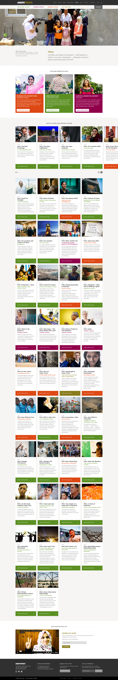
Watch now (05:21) (44, 568)
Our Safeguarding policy (43, 666)
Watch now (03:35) (22, 347)
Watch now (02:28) (67, 568)
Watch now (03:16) (89, 166)
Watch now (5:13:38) (89, 260)
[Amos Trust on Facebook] (19, 671)
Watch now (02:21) (44, 613)
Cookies (69, 678)
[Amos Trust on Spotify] (21, 671)
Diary (59, 2)
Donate (98, 7)
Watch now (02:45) (89, 216)
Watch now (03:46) (67, 522)
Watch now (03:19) (22, 613)
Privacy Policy (63, 678)
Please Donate (65, 670)
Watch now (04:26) (67, 305)
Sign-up (86, 2)
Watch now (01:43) (44, 347)
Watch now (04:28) (67, 166)
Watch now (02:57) (67, 479)
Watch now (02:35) (89, 305)
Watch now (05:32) (22, 260)
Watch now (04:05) (44, 437)
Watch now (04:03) (22, 305)
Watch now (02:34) (22, 568)
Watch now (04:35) (89, 437)
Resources (70, 2)
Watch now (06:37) (67, 260)
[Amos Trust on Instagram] (16, 671)
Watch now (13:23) (22, 216)
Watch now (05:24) (44, 166)
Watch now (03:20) (67, 437)
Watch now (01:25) (89, 522)
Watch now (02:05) (44, 522)
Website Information (77, 678)
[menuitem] (23, 7)
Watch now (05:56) (22, 437)
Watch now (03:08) (22, 479)
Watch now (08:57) (22, 166)
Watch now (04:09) (89, 479)
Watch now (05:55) (89, 568)
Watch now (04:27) (44, 305)
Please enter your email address (70, 639)
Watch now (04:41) (44, 393)
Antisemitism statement (43, 667)
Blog (64, 2)
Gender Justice (53, 7)
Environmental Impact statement (45, 668)
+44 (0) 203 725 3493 (20, 667)
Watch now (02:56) (44, 479)
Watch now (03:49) (44, 260)
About (55, 2)
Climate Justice (38, 7)
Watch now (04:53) (22, 393)
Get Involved (66, 7)
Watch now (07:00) (44, 216)
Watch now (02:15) (67, 216)
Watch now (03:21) (67, 393)
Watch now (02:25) (67, 347)
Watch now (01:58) (89, 393)
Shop (81, 2)
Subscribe (66, 646)
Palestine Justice (23, 7)
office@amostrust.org (20, 668)
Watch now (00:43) (89, 347)
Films (76, 2)
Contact (92, 2)
